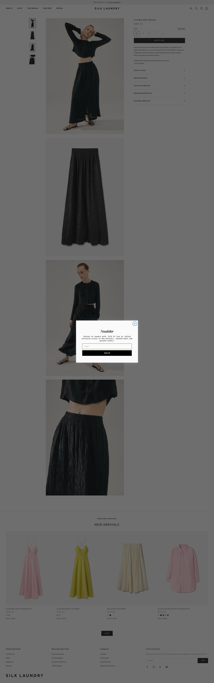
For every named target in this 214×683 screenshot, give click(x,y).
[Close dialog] (135, 323)
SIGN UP (107, 353)
